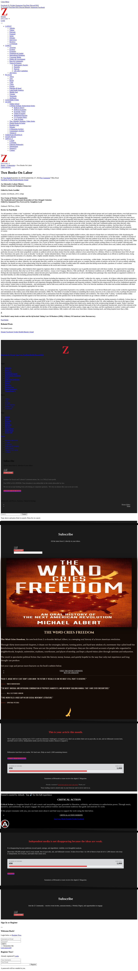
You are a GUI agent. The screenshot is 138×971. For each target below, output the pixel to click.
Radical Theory (19, 108)
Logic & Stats (18, 119)
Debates (12, 38)
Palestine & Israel (15, 88)
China (11, 84)
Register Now (16, 935)
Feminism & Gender (16, 53)
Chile (11, 82)
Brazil (11, 80)
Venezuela (12, 96)
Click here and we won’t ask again (68, 784)
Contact (12, 150)
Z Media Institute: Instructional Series (22, 106)
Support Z (12, 148)
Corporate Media (15, 57)
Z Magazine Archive (16, 129)
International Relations (17, 55)
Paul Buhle (7, 178)
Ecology (12, 49)
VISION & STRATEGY (13, 135)
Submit (24, 514)
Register (33, 964)
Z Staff (11, 141)
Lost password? (6, 948)
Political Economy (20, 110)
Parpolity (17, 67)
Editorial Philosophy (16, 144)
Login (17, 956)
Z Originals (13, 44)
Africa (11, 77)
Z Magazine (11, 165)
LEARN (8, 102)
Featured (12, 34)
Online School (14, 104)
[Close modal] (2, 927)
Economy (12, 51)
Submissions (13, 146)
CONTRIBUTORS (12, 100)
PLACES (8, 75)
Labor (3, 167)
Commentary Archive (16, 131)
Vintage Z (12, 133)
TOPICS (8, 46)
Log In (4, 943)
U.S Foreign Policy (20, 117)
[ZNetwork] (4, 15)
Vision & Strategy (15, 63)
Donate (3, 17)
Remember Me (8, 946)
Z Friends (12, 142)
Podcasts (12, 32)
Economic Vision (20, 111)
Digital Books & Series (17, 123)
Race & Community (16, 61)
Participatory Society (21, 65)
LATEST (8, 26)
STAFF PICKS (10, 137)
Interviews (13, 40)
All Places (12, 98)
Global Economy (19, 113)
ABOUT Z (9, 139)
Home (3, 165)
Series (11, 36)
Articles (12, 28)
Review (8, 167)
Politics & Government (17, 59)
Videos (11, 30)
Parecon (16, 69)
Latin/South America (16, 90)
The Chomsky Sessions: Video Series (22, 121)
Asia (11, 78)
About (3, 436)
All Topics (13, 73)
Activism (12, 47)
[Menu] (2, 154)
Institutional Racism (20, 115)
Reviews (12, 42)
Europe (11, 86)
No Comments (45, 178)
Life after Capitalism (21, 71)
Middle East (13, 92)
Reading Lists (14, 125)
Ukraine (12, 94)
